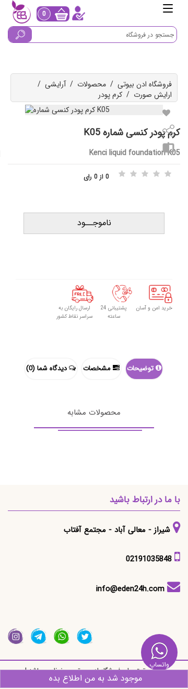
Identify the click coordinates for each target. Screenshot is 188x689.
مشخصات (98, 368)
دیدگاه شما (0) (47, 368)
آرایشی (55, 84)
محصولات (91, 84)
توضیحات (141, 368)
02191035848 (149, 559)
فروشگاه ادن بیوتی (145, 84)
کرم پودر (110, 95)
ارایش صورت (153, 95)
